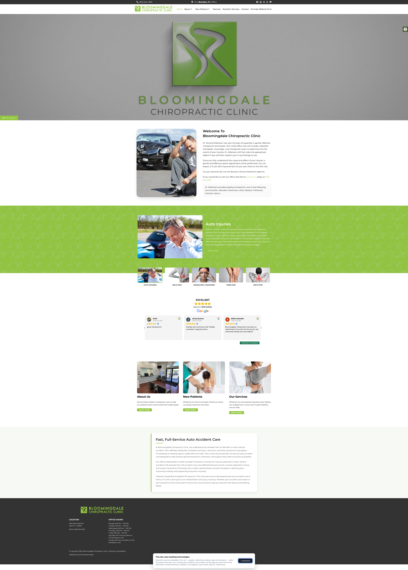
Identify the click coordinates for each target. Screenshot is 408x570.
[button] (260, 327)
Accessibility (121, 551)
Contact (245, 9)
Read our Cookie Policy (217, 565)
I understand (245, 561)
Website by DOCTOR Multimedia (81, 555)
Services (217, 9)
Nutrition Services (231, 9)
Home (179, 9)
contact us (251, 177)
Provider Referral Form (261, 9)
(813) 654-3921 (145, 2)
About (187, 9)
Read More (213, 251)
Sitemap (112, 551)
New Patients (201, 9)
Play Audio (10, 118)
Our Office (205, 2)
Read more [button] (190, 337)
